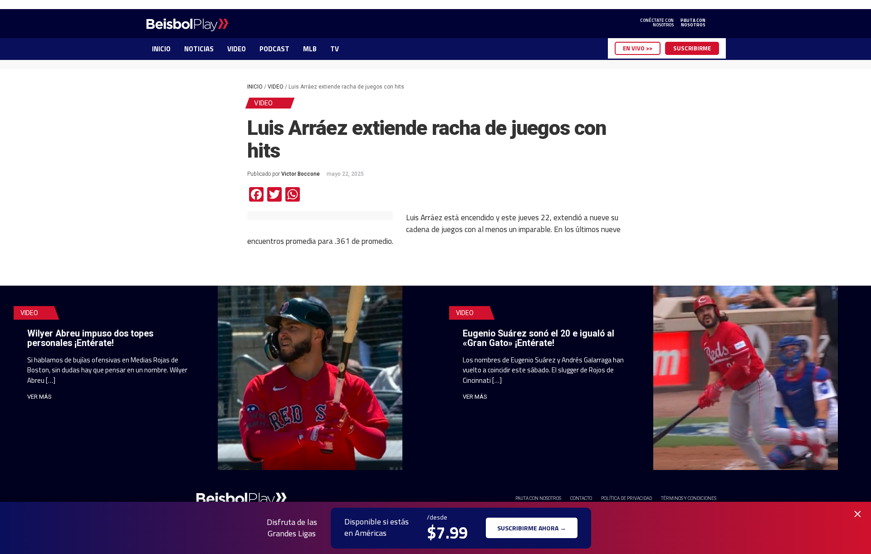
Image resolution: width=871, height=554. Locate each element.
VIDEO (236, 49)
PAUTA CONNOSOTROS (692, 22)
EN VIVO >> (637, 48)
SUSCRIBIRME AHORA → (531, 528)
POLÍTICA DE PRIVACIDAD (626, 498)
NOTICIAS (199, 49)
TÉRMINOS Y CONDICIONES (688, 498)
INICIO (161, 49)
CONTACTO (581, 498)
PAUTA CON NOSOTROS (538, 498)
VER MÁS (39, 396)
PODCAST (274, 49)
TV (334, 49)
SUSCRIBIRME (692, 48)
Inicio (255, 87)
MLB (310, 49)
